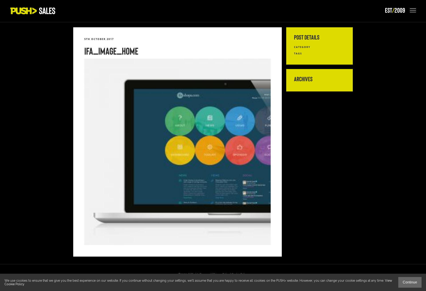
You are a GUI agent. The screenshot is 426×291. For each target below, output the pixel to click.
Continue (410, 282)
